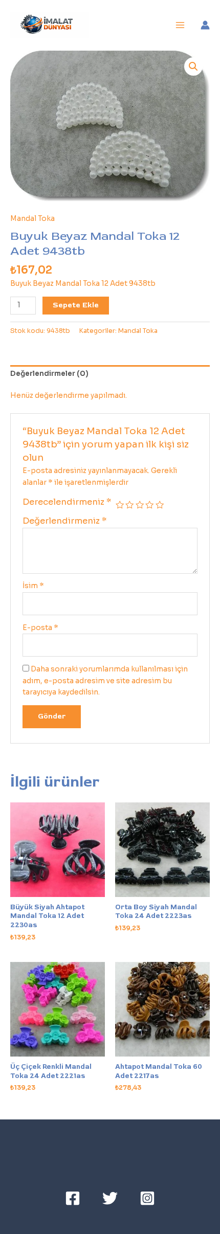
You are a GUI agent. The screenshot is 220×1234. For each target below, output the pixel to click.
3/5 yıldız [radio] (140, 505)
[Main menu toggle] (180, 25)
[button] (193, 66)
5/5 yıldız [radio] (160, 505)
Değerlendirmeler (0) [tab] (49, 373)
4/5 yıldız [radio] (149, 505)
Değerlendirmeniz (65, 520)
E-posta (40, 627)
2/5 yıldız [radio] (129, 505)
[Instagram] (147, 1198)
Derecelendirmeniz (67, 502)
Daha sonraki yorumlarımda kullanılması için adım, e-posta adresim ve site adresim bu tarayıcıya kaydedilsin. (105, 681)
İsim (33, 585)
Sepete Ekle (76, 305)
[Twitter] (110, 1198)
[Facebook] (72, 1198)
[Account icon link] (205, 25)
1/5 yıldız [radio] (120, 505)
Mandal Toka (32, 218)
